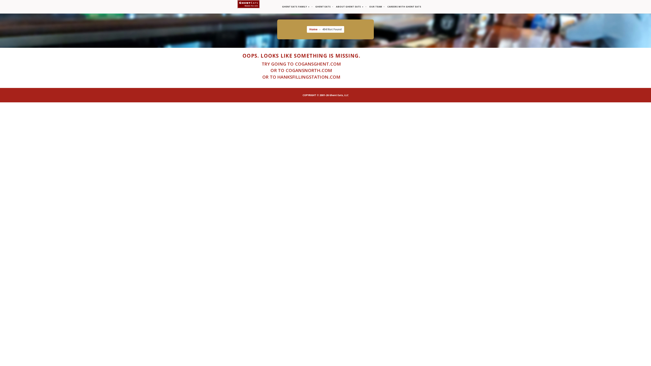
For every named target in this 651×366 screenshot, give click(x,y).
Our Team (375, 6)
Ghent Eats (323, 6)
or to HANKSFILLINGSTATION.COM (301, 77)
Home (313, 29)
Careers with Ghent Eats (404, 6)
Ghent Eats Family (294, 6)
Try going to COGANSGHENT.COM (301, 64)
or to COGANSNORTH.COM (301, 70)
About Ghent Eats (348, 6)
